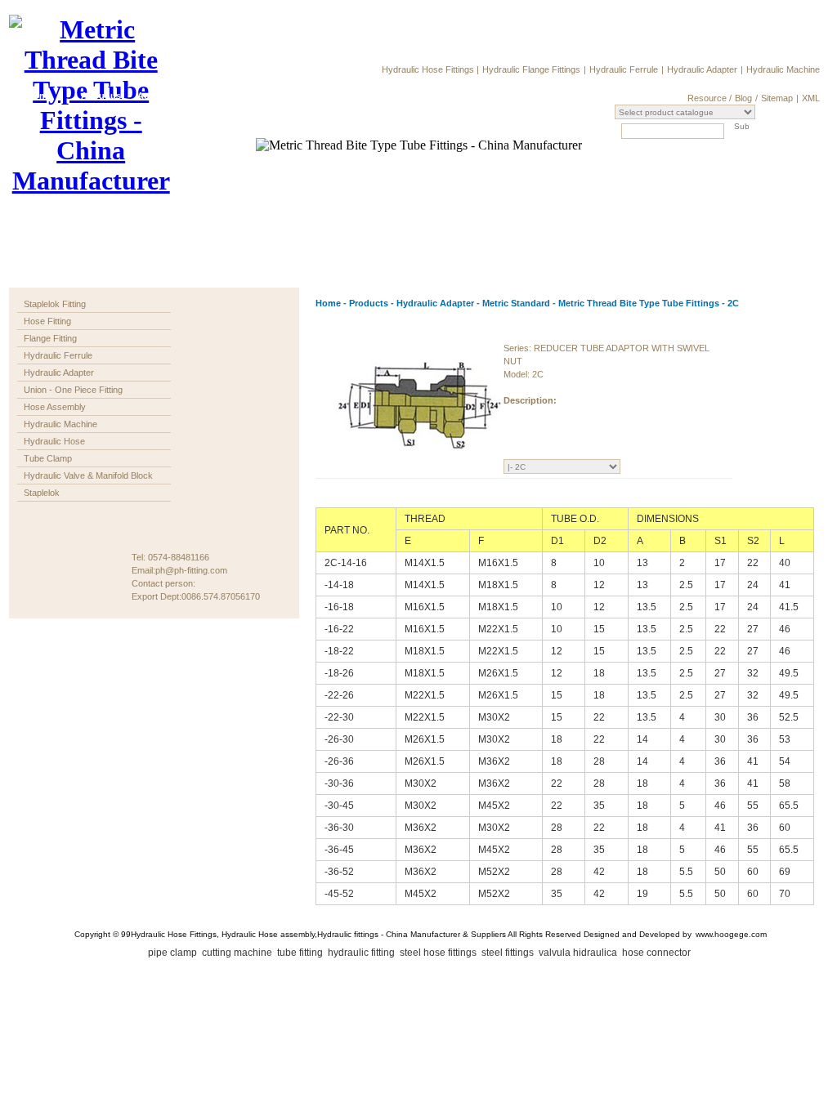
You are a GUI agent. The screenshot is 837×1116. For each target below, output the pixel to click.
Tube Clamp (48, 458)
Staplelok (42, 493)
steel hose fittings (439, 952)
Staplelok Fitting (55, 304)
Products (224, 95)
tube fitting (301, 952)
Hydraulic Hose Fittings (429, 69)
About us (101, 95)
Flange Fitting (50, 338)
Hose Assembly (55, 407)
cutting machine (238, 952)
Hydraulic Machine (783, 69)
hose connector (657, 952)
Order (285, 95)
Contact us (408, 95)
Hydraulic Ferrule (623, 69)
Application (162, 95)
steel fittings (508, 952)
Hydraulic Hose (54, 441)
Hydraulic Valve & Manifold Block (88, 475)
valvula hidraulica (579, 952)
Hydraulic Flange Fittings (531, 69)
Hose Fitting (47, 321)
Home (39, 95)
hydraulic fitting (362, 952)
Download (347, 95)
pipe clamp (173, 952)
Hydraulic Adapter (702, 69)
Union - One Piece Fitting (73, 390)
